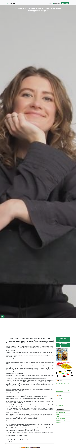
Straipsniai (60, 380)
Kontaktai (50, 3)
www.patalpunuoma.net (60, 412)
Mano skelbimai (57, 3)
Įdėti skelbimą (65, 3)
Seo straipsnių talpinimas (60, 420)
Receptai (57, 414)
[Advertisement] (38, 327)
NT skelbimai (11, 3)
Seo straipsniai (58, 422)
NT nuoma (60, 395)
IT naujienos (58, 416)
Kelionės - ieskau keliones (60, 418)
